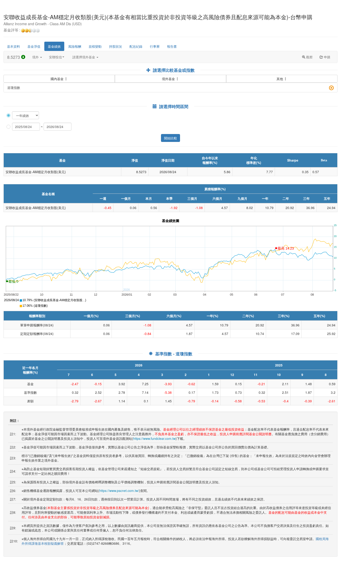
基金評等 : (12, 30)
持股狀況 (115, 46)
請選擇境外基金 (84, 57)
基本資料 (13, 46)
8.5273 (14, 57)
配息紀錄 (135, 46)
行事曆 (155, 46)
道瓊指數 (13, 87)
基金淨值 (33, 46)
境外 (36, 57)
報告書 (172, 46)
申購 (326, 57)
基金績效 (54, 46)
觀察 (309, 57)
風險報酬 (74, 46)
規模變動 (95, 46)
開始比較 (170, 138)
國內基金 (57, 78)
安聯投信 (55, 57)
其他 (280, 78)
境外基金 (169, 78)
